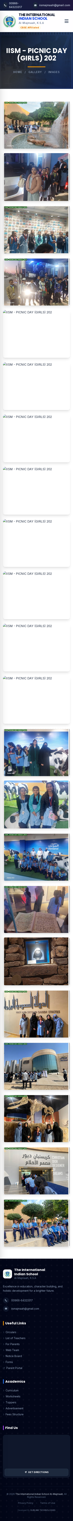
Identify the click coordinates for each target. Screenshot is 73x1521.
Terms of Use (47, 1503)
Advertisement (14, 1408)
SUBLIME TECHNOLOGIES (42, 1510)
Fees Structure (15, 1414)
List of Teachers (15, 1338)
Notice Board (14, 1356)
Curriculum (12, 1390)
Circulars (11, 1332)
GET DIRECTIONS (38, 1472)
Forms (9, 1362)
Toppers (11, 1402)
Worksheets (13, 1396)
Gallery (35, 72)
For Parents (13, 1344)
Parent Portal (14, 1368)
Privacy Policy (25, 1503)
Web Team (12, 1350)
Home (17, 72)
